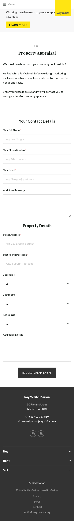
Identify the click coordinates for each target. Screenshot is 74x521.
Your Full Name (11, 130)
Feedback (37, 506)
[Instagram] (33, 433)
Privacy (37, 496)
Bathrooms (9, 294)
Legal (37, 501)
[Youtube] (41, 433)
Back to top (38, 482)
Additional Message (14, 190)
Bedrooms (9, 274)
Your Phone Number (14, 150)
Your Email (9, 170)
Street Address (11, 234)
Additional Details (13, 334)
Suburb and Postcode (15, 254)
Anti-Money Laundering (37, 512)
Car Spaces (9, 314)
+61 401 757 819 (39, 416)
